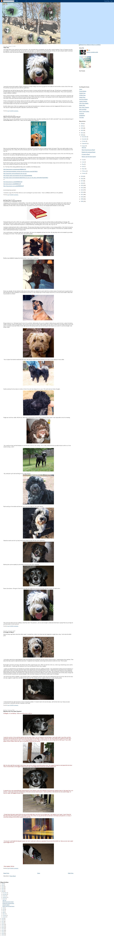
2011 (82, 194)
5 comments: (15, 705)
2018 (82, 178)
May (83, 164)
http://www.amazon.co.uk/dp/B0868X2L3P (12, 181)
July (83, 159)
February (84, 171)
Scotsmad (81, 113)
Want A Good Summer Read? (11, 117)
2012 (82, 192)
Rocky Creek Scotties (84, 111)
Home (38, 873)
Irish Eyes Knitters (83, 99)
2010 (82, 196)
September (84, 143)
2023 (82, 128)
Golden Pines (82, 97)
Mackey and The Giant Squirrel (12, 711)
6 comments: (15, 110)
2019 (82, 176)
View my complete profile (92, 52)
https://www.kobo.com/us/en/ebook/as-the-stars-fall (14, 173)
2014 (82, 187)
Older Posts (70, 873)
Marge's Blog (82, 105)
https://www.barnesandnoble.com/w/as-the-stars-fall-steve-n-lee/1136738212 (20, 171)
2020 (82, 135)
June (83, 162)
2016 (82, 183)
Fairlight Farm (82, 93)
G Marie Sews (82, 95)
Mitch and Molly (82, 109)
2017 (82, 180)
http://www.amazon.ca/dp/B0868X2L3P (12, 183)
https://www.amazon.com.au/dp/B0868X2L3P (13, 186)
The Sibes (81, 117)
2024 (82, 125)
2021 (82, 132)
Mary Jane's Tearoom (84, 107)
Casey (80, 89)
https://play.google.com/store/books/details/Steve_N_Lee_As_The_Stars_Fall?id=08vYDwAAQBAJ (25, 177)
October (84, 141)
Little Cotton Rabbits (83, 103)
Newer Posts (6, 873)
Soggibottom (82, 115)
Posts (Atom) (13, 876)
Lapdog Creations (83, 101)
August (84, 145)
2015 (82, 185)
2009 (82, 199)
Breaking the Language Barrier (12, 201)
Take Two (6, 47)
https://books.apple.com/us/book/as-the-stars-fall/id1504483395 (17, 175)
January (84, 173)
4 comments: (15, 194)
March (83, 168)
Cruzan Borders (82, 91)
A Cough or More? (8, 632)
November (84, 139)
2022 (82, 130)
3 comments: (15, 626)
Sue (89, 50)
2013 (82, 190)
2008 (82, 201)
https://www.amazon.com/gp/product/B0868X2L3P (14, 169)
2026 (82, 123)
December (84, 136)
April (83, 166)
